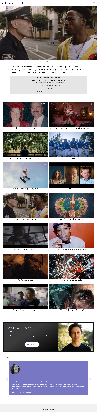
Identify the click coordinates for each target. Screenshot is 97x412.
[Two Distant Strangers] (25, 205)
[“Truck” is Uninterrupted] (25, 296)
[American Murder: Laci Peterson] (25, 144)
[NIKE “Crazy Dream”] (25, 266)
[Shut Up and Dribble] (71, 266)
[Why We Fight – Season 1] (71, 296)
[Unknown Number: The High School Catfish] (71, 114)
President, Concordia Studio (25, 392)
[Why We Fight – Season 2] (25, 235)
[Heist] (71, 175)
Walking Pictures (16, 3)
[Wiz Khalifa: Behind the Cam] (71, 235)
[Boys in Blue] (71, 144)
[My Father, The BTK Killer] (25, 114)
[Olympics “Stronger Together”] (25, 175)
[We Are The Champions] (71, 205)
